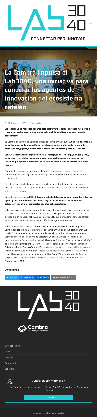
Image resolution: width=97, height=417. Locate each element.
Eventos (9, 357)
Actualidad (37, 123)
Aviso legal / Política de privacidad (48, 412)
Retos (7, 351)
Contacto (9, 368)
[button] (90, 23)
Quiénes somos (12, 345)
